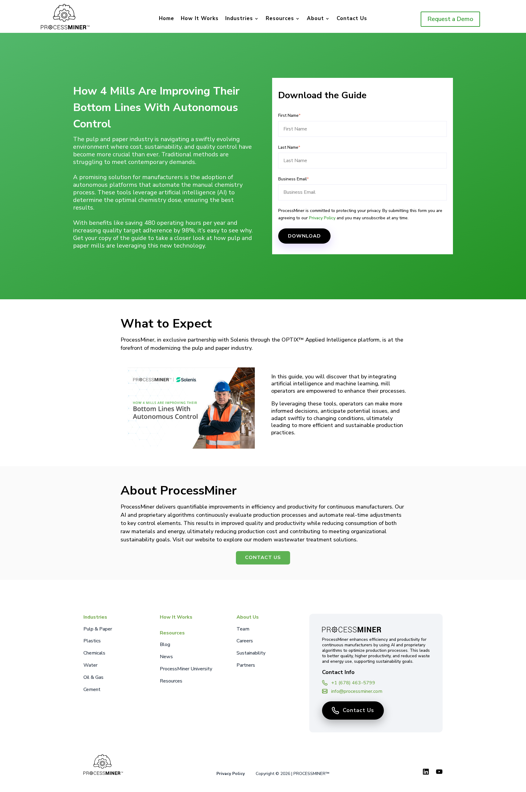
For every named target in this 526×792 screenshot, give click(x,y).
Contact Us (352, 19)
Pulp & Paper (97, 629)
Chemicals (94, 653)
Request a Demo (450, 19)
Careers (245, 640)
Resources (280, 19)
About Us (248, 617)
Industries (239, 19)
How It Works (200, 19)
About (315, 19)
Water (90, 665)
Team (243, 629)
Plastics (92, 640)
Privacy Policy (322, 218)
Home (166, 19)
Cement (91, 689)
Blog (165, 644)
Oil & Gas (93, 677)
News (166, 656)
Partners (246, 665)
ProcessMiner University (186, 668)
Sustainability (251, 653)
